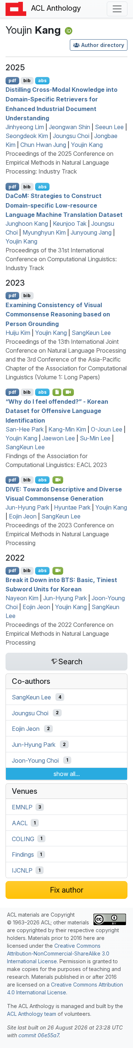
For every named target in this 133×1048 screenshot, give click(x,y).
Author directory (102, 45)
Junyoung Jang (91, 232)
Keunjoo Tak (69, 223)
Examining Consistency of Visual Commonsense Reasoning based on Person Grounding (58, 314)
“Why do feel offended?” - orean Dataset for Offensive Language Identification (57, 410)
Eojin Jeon (23, 516)
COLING (23, 838)
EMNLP (22, 807)
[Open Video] (68, 392)
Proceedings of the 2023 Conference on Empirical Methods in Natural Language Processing (60, 534)
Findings (23, 854)
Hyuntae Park (72, 507)
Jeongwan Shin (69, 127)
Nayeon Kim (22, 598)
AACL (20, 823)
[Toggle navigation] (117, 8)
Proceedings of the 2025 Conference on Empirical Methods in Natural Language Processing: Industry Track (59, 162)
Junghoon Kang (27, 223)
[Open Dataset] (57, 392)
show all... (67, 773)
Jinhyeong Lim (25, 127)
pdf (12, 80)
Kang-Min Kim (67, 429)
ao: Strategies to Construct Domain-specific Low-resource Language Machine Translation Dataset (64, 205)
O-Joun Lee (106, 429)
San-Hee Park (25, 429)
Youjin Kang (87, 144)
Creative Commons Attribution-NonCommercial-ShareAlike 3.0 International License (58, 953)
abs (42, 80)
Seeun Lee (109, 127)
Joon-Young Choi (35, 760)
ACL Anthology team (31, 1014)
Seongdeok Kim (27, 136)
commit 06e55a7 (38, 1035)
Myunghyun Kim (44, 232)
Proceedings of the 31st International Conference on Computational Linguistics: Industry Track (61, 259)
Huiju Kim (18, 332)
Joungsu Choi (71, 136)
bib (27, 80)
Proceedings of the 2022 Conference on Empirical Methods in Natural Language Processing (59, 633)
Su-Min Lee (95, 438)
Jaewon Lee (58, 438)
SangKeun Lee (91, 332)
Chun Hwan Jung (43, 144)
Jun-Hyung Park (27, 507)
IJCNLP (22, 870)
